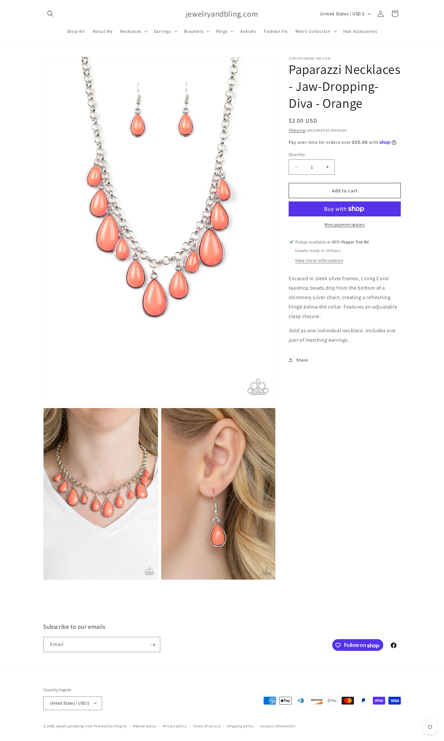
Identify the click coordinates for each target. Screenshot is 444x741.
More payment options (345, 224)
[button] (50, 14)
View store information (319, 260)
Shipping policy (240, 725)
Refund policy (144, 725)
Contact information (277, 725)
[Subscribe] (153, 644)
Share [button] (302, 360)
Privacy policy (175, 725)
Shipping (297, 130)
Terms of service (206, 725)
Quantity (297, 154)
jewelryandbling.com (75, 725)
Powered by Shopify (110, 725)
